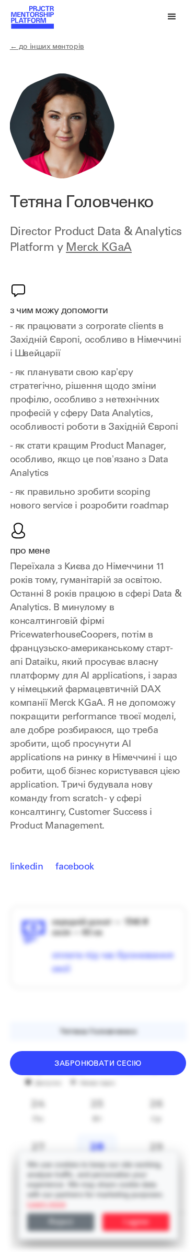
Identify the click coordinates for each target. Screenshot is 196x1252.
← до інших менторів (47, 47)
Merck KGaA (99, 248)
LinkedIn (26, 867)
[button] (172, 17)
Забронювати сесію (97, 1064)
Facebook (74, 867)
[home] (32, 17)
